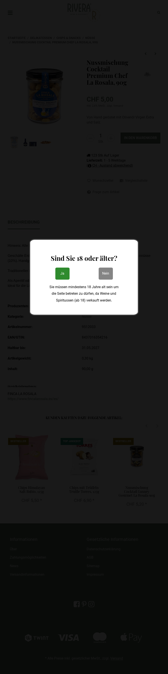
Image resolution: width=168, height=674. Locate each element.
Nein (105, 273)
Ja (62, 273)
